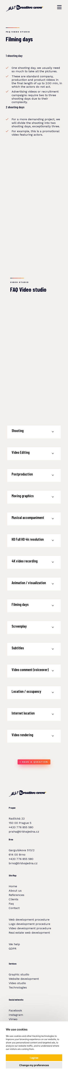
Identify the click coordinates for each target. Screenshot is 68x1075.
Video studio (17, 983)
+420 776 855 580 (21, 827)
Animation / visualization (29, 582)
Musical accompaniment (28, 517)
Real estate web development (29, 932)
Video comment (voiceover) (30, 669)
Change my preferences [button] (34, 1065)
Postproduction (22, 474)
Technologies (18, 987)
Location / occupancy (26, 691)
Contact (14, 908)
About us (15, 890)
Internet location (23, 713)
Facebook (15, 1010)
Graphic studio (19, 974)
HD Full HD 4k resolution (28, 539)
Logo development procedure (29, 924)
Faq (11, 903)
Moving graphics (23, 495)
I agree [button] (34, 1057)
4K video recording (25, 561)
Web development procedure (29, 919)
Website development (24, 978)
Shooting (18, 430)
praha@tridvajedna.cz (24, 831)
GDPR (12, 948)
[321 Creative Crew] (24, 7)
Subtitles (18, 648)
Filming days (20, 604)
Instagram (16, 1015)
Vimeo (13, 1019)
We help (14, 944)
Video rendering (22, 734)
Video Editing (21, 452)
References (16, 895)
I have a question (34, 762)
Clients (13, 899)
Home (13, 886)
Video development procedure (30, 928)
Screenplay (19, 626)
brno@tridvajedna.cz (23, 863)
